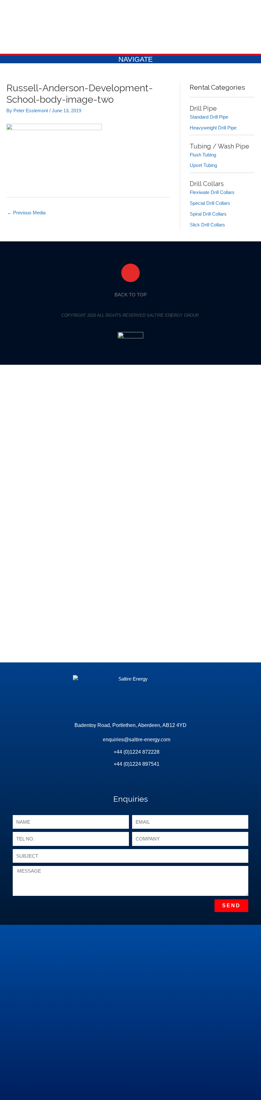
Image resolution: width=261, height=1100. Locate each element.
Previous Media (26, 212)
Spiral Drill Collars (208, 214)
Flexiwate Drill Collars (212, 192)
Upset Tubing (203, 165)
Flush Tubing (203, 154)
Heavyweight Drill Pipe (213, 127)
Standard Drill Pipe (209, 117)
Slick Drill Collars (207, 224)
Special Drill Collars (210, 203)
